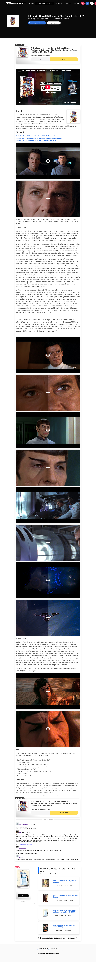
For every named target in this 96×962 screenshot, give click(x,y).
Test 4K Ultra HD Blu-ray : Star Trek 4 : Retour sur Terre (36, 140)
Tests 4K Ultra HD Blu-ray (43, 3)
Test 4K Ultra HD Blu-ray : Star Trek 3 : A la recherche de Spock (39, 138)
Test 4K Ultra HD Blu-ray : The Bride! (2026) (64, 926)
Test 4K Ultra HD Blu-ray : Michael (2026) (65, 896)
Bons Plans (76, 3)
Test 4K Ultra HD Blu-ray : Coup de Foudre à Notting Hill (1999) (64, 911)
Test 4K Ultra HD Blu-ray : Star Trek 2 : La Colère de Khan (36, 136)
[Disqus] (48, 841)
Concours (68, 3)
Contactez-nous (58, 950)
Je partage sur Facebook (37, 23)
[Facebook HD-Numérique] (87, 3)
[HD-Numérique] (16, 3)
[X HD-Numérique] (92, 3)
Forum (34, 950)
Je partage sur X (54, 23)
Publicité (50, 950)
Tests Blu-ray (58, 3)
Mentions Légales (42, 950)
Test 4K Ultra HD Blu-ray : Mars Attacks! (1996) (64, 881)
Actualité (31, 3)
